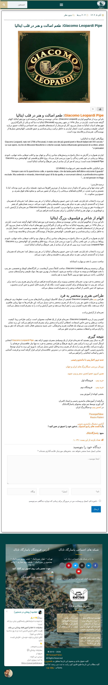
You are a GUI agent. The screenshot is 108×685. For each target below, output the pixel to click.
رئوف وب (50, 667)
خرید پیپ (99, 380)
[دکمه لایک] (100, 109)
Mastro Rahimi (97, 417)
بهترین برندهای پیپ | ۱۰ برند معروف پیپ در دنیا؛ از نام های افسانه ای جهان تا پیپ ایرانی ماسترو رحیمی (90, 623)
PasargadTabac (96, 414)
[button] (61, 4)
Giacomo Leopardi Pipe (84, 115)
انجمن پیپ (96, 407)
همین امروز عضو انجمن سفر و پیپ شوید (86, 373)
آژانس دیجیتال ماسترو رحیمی (90, 424)
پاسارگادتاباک (92, 433)
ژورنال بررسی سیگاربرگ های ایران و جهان (85, 366)
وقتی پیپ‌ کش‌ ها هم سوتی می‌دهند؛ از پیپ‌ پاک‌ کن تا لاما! (90, 640)
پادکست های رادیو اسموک (90, 426)
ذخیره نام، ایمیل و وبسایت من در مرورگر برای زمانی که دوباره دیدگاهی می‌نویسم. (63, 501)
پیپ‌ (95, 299)
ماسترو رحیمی (46, 661)
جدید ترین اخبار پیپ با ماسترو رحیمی (87, 360)
